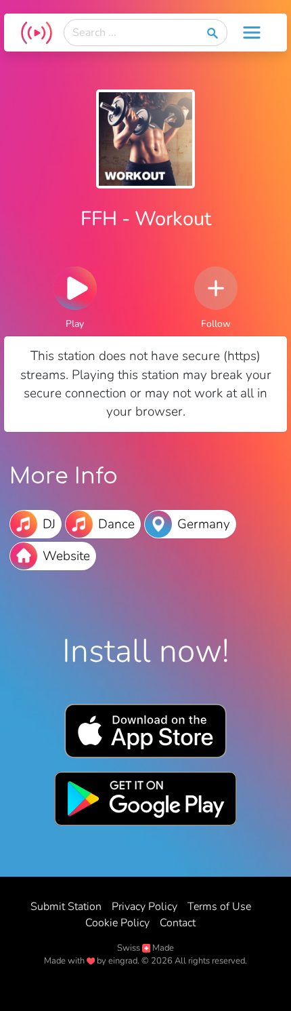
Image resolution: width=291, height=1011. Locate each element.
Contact (178, 922)
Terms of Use (219, 906)
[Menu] (252, 32)
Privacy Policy (144, 906)
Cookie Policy (117, 922)
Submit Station (66, 906)
